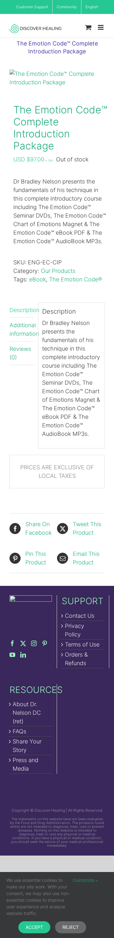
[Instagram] (34, 643)
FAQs (19, 731)
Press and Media (25, 764)
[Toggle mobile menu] (101, 27)
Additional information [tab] (22, 329)
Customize (84, 880)
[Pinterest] (45, 643)
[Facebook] (12, 643)
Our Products (58, 271)
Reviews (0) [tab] (20, 353)
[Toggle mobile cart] (88, 27)
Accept (34, 927)
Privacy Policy (74, 630)
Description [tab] (22, 310)
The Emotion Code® (75, 279)
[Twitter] (23, 643)
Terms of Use (82, 644)
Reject (70, 927)
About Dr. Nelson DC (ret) (27, 713)
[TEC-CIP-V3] (57, 78)
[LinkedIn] (23, 655)
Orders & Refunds (76, 658)
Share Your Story (27, 745)
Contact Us (79, 615)
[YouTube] (12, 655)
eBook (37, 279)
